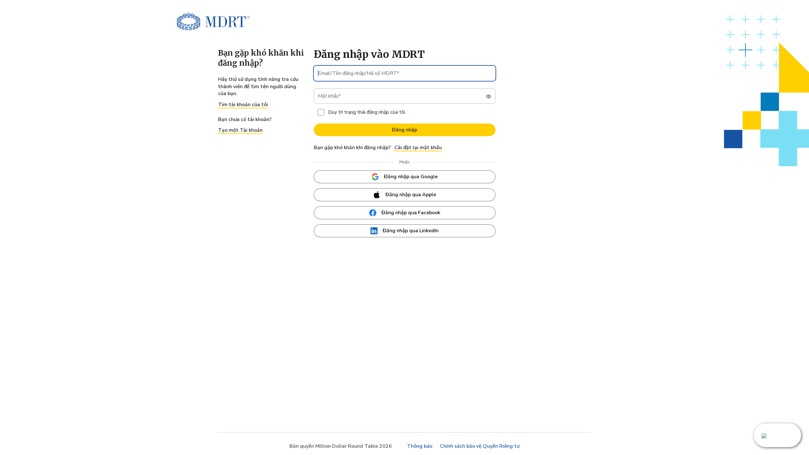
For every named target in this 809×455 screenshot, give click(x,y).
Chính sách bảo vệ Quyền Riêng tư (480, 446)
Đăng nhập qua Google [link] (411, 176)
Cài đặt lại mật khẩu (418, 147)
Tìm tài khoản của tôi (243, 104)
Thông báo (419, 446)
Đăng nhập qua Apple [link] (411, 194)
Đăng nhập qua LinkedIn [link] (411, 230)
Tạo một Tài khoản (240, 130)
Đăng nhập (404, 129)
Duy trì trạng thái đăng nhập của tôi (366, 112)
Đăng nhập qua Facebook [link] (410, 212)
